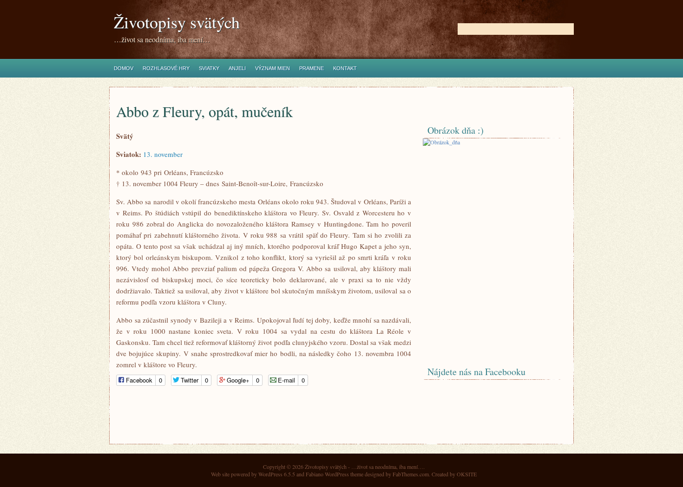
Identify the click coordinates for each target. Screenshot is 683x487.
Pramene (311, 68)
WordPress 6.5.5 (276, 474)
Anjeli (237, 68)
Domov (123, 68)
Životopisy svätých (177, 22)
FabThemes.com (411, 474)
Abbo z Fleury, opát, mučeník (204, 111)
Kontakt (345, 68)
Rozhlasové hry (166, 68)
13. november (163, 154)
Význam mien (272, 68)
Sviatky (209, 68)
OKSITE (467, 474)
